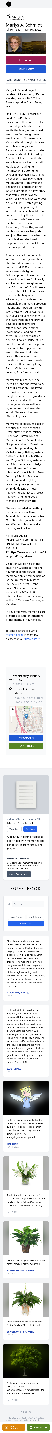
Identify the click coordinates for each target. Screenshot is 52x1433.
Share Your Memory (18, 874)
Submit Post (26, 923)
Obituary (14, 79)
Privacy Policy (17, 1420)
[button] (26, 716)
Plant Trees (26, 746)
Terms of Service (34, 1420)
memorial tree (14, 635)
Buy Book (30, 829)
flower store (32, 639)
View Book (14, 829)
